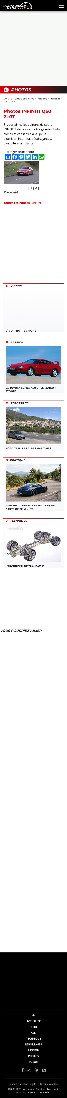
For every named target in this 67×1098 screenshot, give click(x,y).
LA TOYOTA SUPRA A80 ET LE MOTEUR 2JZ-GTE (31, 389)
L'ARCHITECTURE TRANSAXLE (25, 566)
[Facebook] (22, 1070)
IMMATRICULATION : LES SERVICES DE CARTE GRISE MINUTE (30, 507)
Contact (13, 1084)
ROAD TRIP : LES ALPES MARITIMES (28, 448)
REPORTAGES (33, 1044)
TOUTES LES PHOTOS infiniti (22, 203)
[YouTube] (36, 1070)
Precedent (11, 192)
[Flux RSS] (44, 1070)
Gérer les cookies (49, 1084)
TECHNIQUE (33, 1038)
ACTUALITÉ (34, 1021)
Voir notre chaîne (22, 330)
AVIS (33, 1032)
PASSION (33, 1050)
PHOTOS (42, 99)
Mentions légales (28, 1084)
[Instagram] (29, 1070)
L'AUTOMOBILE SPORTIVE (19, 99)
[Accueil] (33, 1015)
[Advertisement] (33, 48)
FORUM (33, 1062)
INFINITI (55, 99)
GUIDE (34, 1027)
